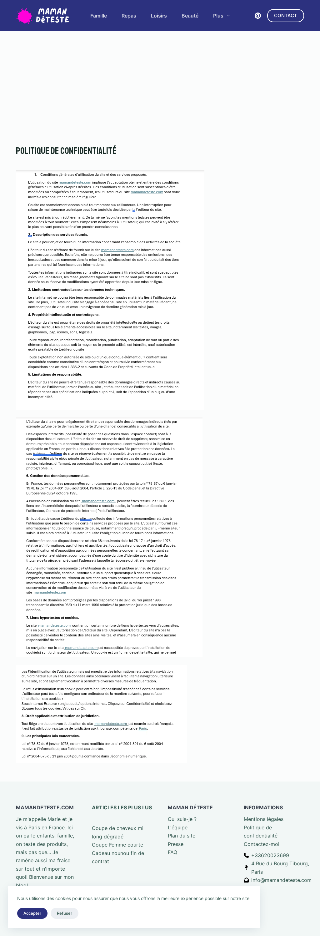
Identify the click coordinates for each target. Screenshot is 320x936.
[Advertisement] (160, 78)
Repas (129, 16)
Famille (98, 16)
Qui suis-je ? (182, 819)
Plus (218, 16)
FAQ (172, 852)
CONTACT (285, 15)
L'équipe (178, 827)
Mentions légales (263, 819)
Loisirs (159, 16)
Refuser (64, 913)
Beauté (190, 16)
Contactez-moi (261, 844)
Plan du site (181, 835)
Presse (175, 844)
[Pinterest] (258, 16)
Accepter (32, 913)
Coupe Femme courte (117, 845)
